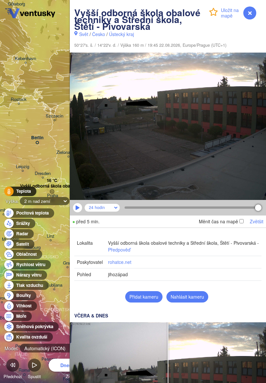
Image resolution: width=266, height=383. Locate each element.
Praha (52, 195)
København (25, 58)
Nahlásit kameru (187, 296)
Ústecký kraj (121, 34)
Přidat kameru (143, 296)
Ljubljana (54, 285)
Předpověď (119, 249)
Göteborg (16, 4)
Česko (98, 34)
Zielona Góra (68, 152)
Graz (67, 263)
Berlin (37, 138)
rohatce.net (119, 262)
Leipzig (22, 166)
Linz (50, 236)
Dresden (43, 173)
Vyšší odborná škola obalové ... (52, 186)
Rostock (19, 99)
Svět (83, 34)
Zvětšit (256, 221)
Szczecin (54, 116)
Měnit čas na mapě (218, 221)
